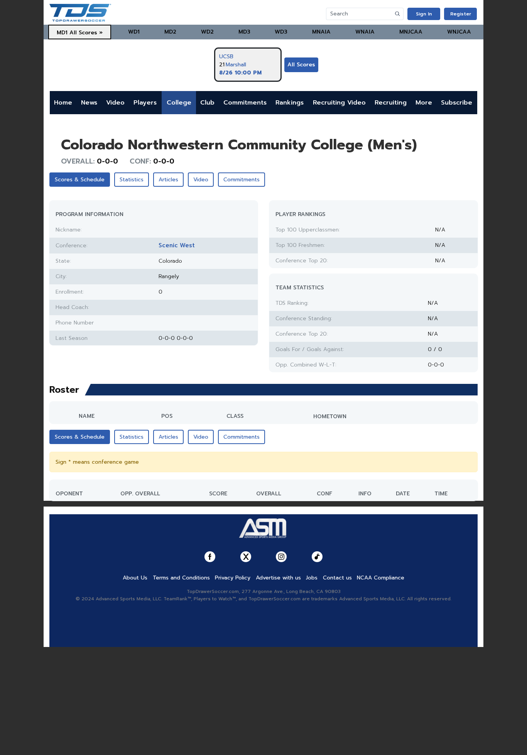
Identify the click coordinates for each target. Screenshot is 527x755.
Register (460, 13)
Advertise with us (278, 578)
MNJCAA (410, 32)
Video (115, 102)
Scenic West (177, 245)
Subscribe (456, 102)
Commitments (245, 102)
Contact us (337, 578)
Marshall (236, 65)
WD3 (281, 32)
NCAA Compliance (380, 578)
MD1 (62, 33)
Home (63, 102)
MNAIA (321, 32)
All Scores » (86, 33)
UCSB (226, 56)
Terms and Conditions (181, 578)
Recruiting (391, 102)
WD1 (134, 32)
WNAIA (365, 32)
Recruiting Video (339, 102)
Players (145, 102)
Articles (168, 180)
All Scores (301, 65)
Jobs (312, 578)
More (424, 102)
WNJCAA (459, 32)
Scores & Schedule (80, 180)
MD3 (244, 32)
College (179, 102)
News (89, 102)
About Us (135, 578)
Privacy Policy (232, 578)
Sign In (424, 13)
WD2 (207, 32)
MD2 (170, 32)
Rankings (289, 102)
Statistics (132, 180)
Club (207, 102)
